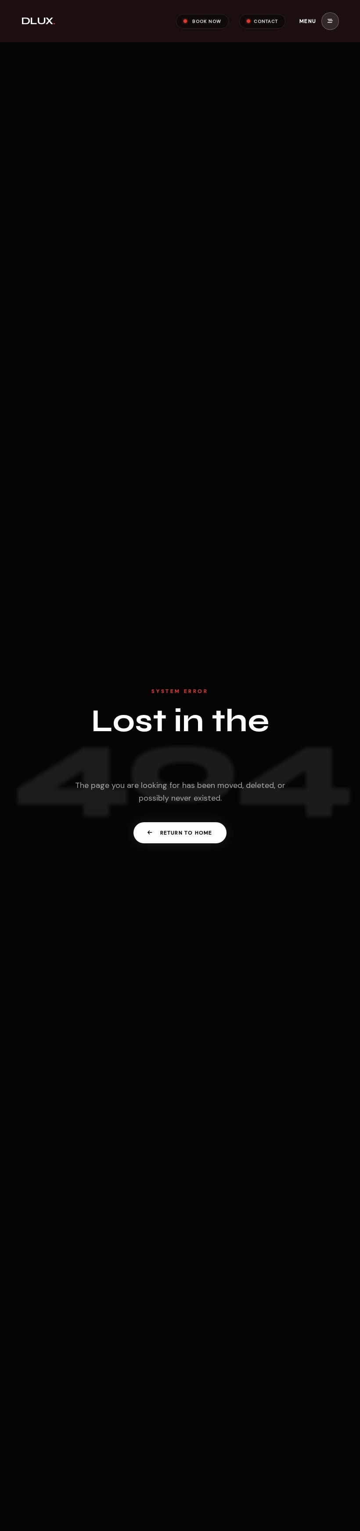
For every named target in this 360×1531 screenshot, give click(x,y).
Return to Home (186, 832)
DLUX (38, 21)
